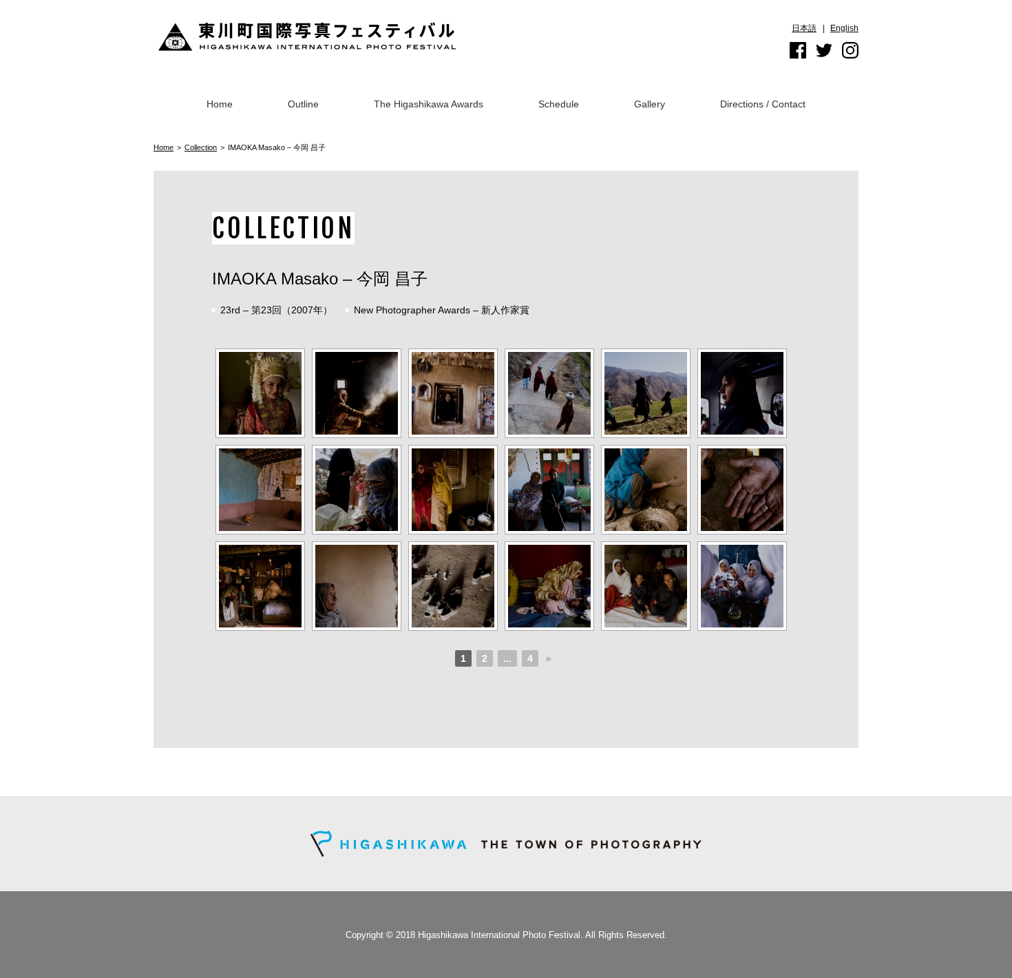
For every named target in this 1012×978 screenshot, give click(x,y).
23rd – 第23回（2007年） (276, 309)
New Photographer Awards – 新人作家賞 (441, 309)
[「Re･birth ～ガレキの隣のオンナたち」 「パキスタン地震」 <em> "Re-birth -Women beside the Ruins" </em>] (453, 586)
